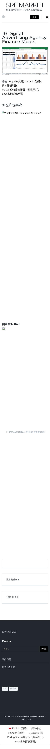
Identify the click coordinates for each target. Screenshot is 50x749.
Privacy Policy (25, 719)
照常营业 (13, 689)
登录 (34, 17)
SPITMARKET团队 (16, 432)
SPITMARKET (25, 5)
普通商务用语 (39, 432)
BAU (5, 689)
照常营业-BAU (11, 324)
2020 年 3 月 (12, 597)
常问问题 (29, 432)
